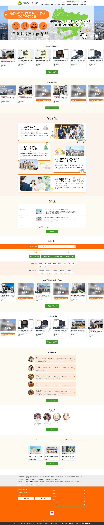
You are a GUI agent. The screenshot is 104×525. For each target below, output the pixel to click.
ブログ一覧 (52, 463)
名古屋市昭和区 (62, 270)
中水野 (34, 484)
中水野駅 (54, 263)
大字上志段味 (28, 479)
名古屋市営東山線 (42, 481)
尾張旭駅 (59, 263)
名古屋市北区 (48, 273)
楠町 (47, 479)
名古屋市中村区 (70, 273)
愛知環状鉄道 (28, 483)
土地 (68, 252)
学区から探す (70, 256)
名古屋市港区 (69, 270)
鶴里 (47, 484)
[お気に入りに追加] (14, 59)
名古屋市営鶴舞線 (67, 481)
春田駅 (45, 263)
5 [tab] (54, 41)
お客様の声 (55, 499)
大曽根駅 (40, 263)
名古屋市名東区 (55, 273)
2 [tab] (50, 41)
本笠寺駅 (44, 266)
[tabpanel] (52, 23)
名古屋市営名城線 (52, 481)
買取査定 (63, 4)
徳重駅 (64, 263)
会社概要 (69, 4)
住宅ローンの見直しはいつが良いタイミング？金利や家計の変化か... (56, 209)
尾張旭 (37, 484)
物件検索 (47, 4)
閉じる (88, 523)
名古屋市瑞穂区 (41, 273)
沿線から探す (47, 256)
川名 (53, 484)
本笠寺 (50, 484)
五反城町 (53, 479)
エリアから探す (35, 256)
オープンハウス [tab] (68, 439)
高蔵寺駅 (49, 263)
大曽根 (27, 484)
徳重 (40, 484)
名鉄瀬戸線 (36, 481)
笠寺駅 (68, 263)
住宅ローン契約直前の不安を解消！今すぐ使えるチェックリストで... (56, 217)
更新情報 (52, 231)
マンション (52, 252)
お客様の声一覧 (52, 400)
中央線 (47, 481)
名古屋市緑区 (48, 270)
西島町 (56, 479)
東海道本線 (79, 481)
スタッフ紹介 (55, 502)
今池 (45, 484)
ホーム (42, 4)
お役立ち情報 (83, 4)
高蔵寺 (30, 484)
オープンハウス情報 (55, 4)
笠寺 (43, 484)
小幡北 (40, 479)
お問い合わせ (75, 4)
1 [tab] (49, 41)
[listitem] (25, 58)
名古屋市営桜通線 (29, 481)
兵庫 (59, 479)
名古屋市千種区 (63, 273)
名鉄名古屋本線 (60, 481)
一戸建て (36, 252)
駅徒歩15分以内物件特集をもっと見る (52, 342)
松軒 (49, 479)
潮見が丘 (44, 479)
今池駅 (40, 266)
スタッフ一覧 (52, 429)
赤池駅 (73, 263)
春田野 (33, 479)
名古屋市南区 (55, 270)
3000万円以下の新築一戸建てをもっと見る (52, 306)
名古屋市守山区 (41, 270)
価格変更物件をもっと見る (52, 107)
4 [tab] (53, 41)
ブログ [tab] (35, 439)
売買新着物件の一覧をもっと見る (52, 72)
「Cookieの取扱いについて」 (72, 523)
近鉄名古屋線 (73, 481)
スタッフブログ (56, 490)
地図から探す (58, 256)
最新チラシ (55, 493)
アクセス (55, 496)
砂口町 (36, 479)
